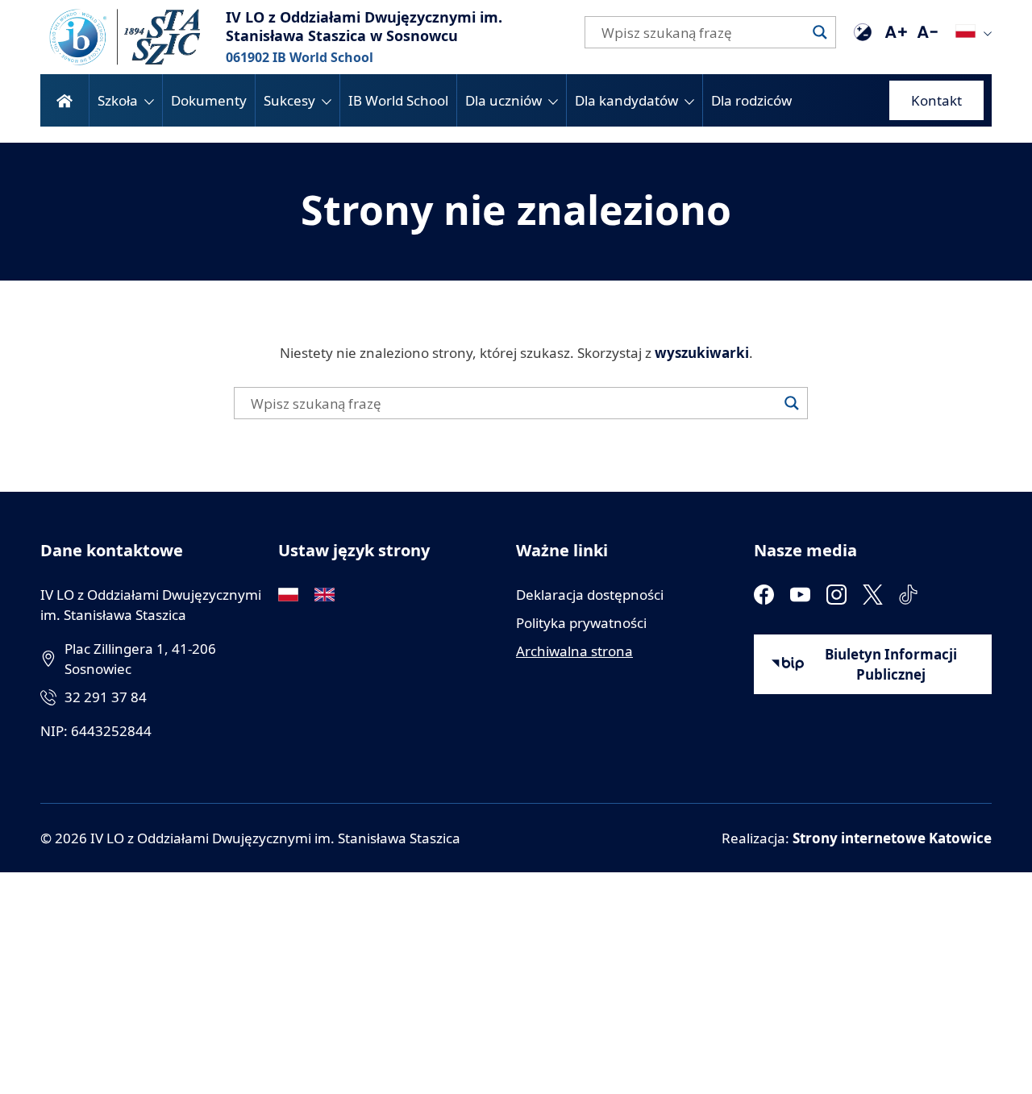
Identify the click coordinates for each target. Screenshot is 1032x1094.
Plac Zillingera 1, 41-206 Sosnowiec (140, 658)
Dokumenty (209, 100)
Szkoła (118, 100)
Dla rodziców (751, 100)
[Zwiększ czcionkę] (895, 32)
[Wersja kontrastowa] (863, 32)
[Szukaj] (820, 32)
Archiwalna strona (574, 651)
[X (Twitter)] (873, 594)
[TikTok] (909, 594)
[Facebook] (764, 594)
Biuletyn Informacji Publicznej (891, 664)
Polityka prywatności (581, 623)
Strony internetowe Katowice (892, 838)
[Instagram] (836, 594)
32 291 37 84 (105, 697)
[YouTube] (800, 594)
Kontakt (936, 100)
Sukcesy (289, 100)
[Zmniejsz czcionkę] (927, 32)
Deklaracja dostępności (590, 594)
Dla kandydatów (626, 100)
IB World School (398, 100)
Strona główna (64, 100)
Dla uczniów (503, 100)
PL (965, 31)
